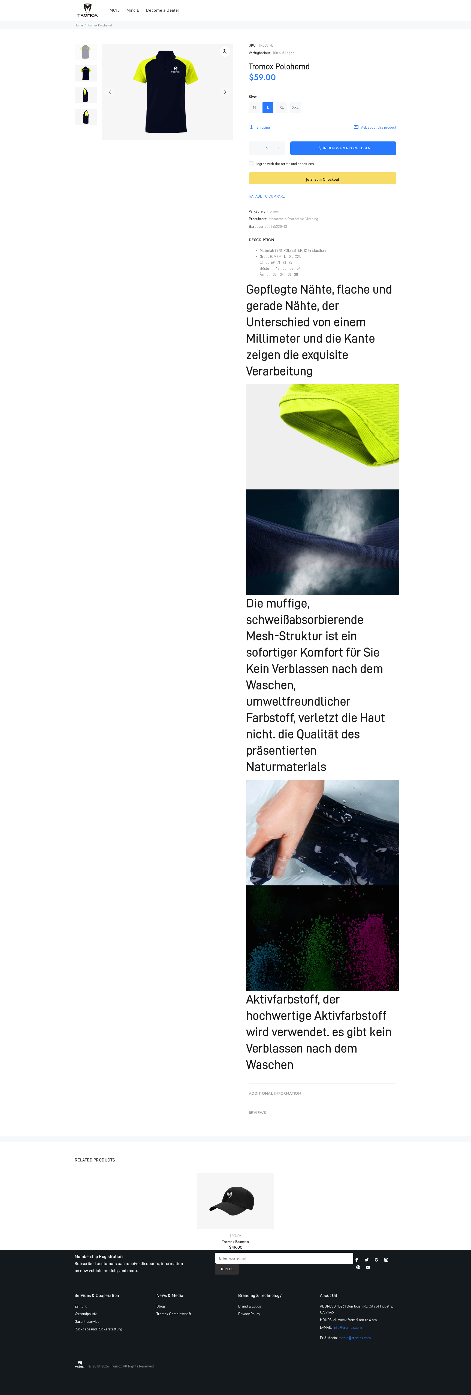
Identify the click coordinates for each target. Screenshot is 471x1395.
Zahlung (81, 1306)
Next (225, 92)
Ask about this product (378, 127)
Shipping (263, 127)
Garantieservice (87, 1321)
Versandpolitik (86, 1314)
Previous (110, 92)
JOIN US (227, 1269)
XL (282, 107)
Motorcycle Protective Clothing (293, 219)
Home (79, 25)
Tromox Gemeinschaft (173, 1314)
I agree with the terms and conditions (285, 164)
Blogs (160, 1306)
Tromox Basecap (235, 1241)
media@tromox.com (355, 1338)
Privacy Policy (249, 1314)
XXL (295, 107)
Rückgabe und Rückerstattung (98, 1329)
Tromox (273, 211)
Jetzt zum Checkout (322, 179)
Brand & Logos (249, 1306)
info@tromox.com (347, 1327)
